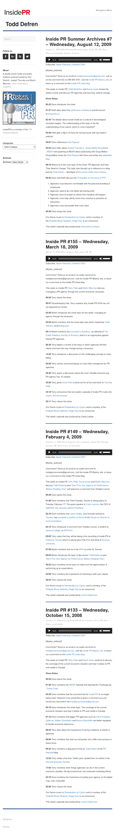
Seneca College (53, 530)
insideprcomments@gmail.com (90, 75)
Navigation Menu (104, 10)
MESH (50, 151)
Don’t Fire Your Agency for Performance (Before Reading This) (75, 558)
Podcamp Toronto (54, 539)
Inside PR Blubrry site (99, 79)
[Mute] (100, 59)
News (96, 620)
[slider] (107, 59)
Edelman (50, 720)
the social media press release (92, 171)
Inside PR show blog (80, 83)
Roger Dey (77, 220)
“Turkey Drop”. (52, 688)
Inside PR (93, 49)
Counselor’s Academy (80, 331)
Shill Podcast (73, 155)
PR (99, 49)
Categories (8, 143)
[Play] (49, 59)
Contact (6, 826)
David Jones (92, 89)
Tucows (49, 517)
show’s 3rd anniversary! (57, 395)
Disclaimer (7, 819)
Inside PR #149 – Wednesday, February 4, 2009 (77, 434)
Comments (85, 441)
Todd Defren (58, 171)
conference (86, 110)
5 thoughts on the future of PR (91, 177)
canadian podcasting (78, 49)
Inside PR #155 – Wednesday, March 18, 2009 (77, 244)
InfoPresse (76, 110)
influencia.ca (53, 113)
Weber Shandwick (63, 720)
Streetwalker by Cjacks (75, 217)
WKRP (72, 684)
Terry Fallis (73, 287)
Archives (7, 162)
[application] (79, 60)
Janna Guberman (89, 594)
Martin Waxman (89, 287)
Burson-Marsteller (84, 720)
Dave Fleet (67, 382)
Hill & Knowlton (103, 716)
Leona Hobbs (76, 513)
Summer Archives (71, 53)
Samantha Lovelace (90, 226)
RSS (83, 64)
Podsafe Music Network (60, 220)
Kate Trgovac (73, 142)
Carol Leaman (92, 504)
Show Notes (62, 445)
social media (57, 53)
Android (75, 64)
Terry (64, 251)
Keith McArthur (75, 89)
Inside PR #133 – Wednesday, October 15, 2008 (77, 612)
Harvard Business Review (58, 761)
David (64, 49)
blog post (64, 325)
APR (81, 549)
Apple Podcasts (63, 64)
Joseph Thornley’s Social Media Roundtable (87, 147)
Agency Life (73, 251)
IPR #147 (68, 530)
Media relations (86, 620)
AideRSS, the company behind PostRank (64, 507)
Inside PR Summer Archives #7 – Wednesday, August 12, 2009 (79, 41)
